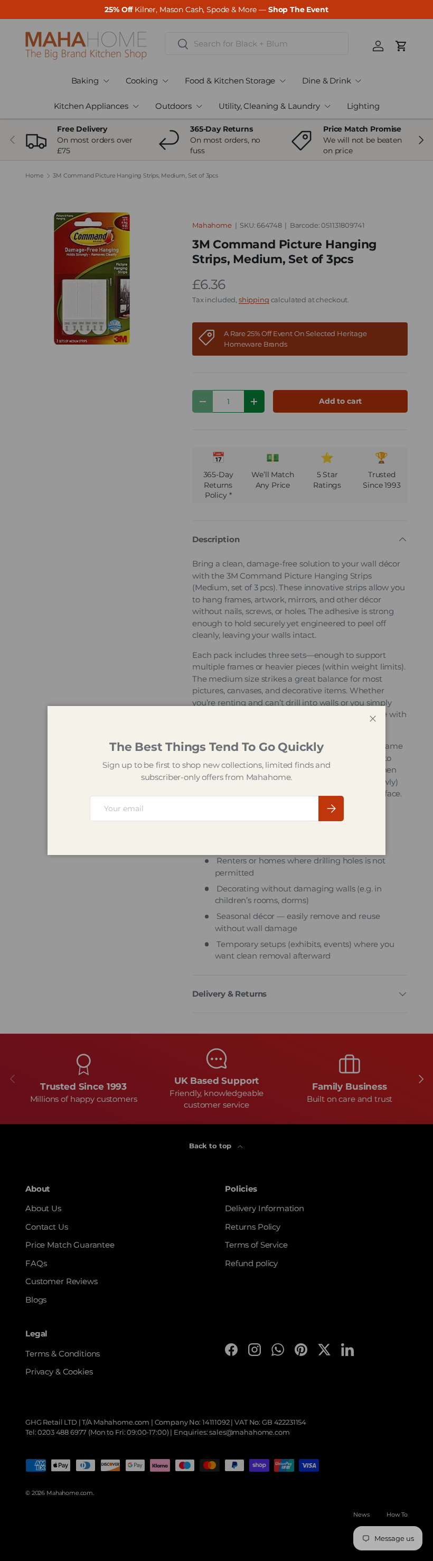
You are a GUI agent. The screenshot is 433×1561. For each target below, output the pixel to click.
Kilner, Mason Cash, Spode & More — (216, 9)
